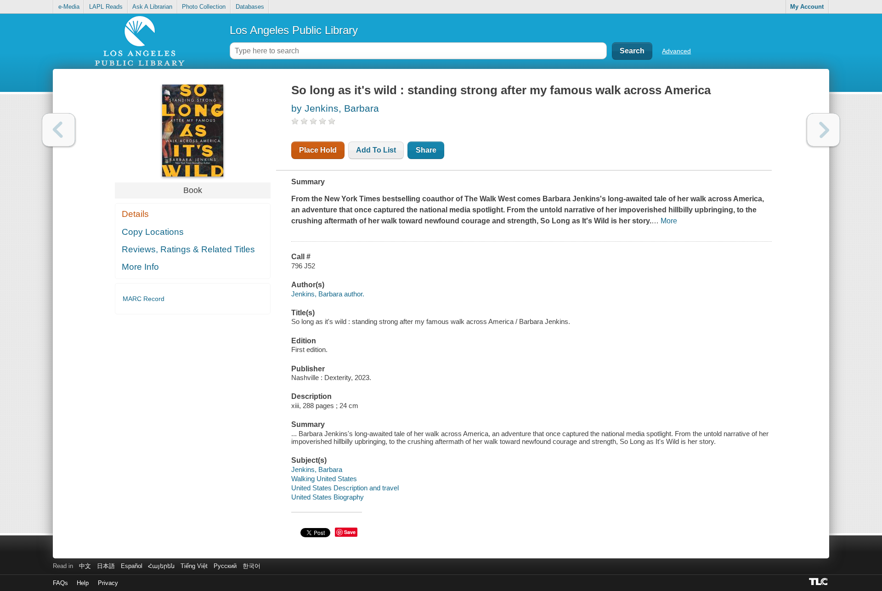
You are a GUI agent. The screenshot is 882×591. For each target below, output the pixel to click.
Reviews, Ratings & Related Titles (188, 249)
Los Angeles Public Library (294, 30)
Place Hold (318, 150)
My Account (807, 6)
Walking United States (324, 479)
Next (823, 130)
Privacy (108, 583)
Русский (225, 566)
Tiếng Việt (194, 566)
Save (350, 531)
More (669, 221)
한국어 (251, 566)
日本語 (106, 566)
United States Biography (327, 497)
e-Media (68, 6)
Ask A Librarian (152, 6)
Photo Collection (204, 6)
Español (131, 566)
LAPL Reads (106, 6)
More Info (140, 267)
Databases (250, 6)
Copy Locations (153, 232)
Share (426, 150)
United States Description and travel (345, 488)
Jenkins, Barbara (316, 469)
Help (83, 583)
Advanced (676, 51)
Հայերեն (161, 566)
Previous (58, 130)
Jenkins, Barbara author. (327, 294)
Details (135, 214)
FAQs (60, 583)
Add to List (376, 150)
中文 (85, 566)
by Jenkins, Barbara (335, 108)
